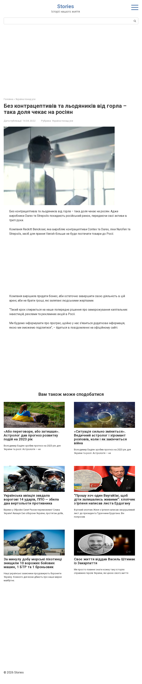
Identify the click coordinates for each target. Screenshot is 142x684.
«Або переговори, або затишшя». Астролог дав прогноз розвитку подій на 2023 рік (31, 435)
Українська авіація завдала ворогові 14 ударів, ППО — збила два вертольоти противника (31, 499)
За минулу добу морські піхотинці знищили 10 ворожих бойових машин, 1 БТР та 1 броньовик (33, 563)
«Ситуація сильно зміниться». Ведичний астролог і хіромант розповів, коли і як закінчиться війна (100, 437)
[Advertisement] (71, 60)
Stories (65, 6)
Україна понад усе (62, 120)
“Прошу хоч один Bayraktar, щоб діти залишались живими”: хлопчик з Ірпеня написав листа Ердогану (104, 499)
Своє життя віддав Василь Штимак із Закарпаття (104, 561)
